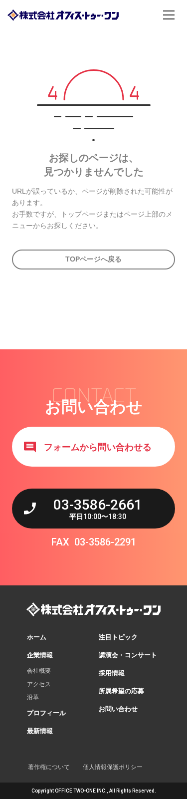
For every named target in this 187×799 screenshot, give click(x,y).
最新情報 (40, 731)
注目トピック (118, 637)
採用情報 (112, 673)
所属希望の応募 (121, 691)
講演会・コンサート (128, 655)
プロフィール (46, 713)
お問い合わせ (118, 709)
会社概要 (39, 670)
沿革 (33, 697)
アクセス (39, 684)
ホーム (36, 637)
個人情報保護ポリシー (113, 767)
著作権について (49, 767)
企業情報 (40, 655)
